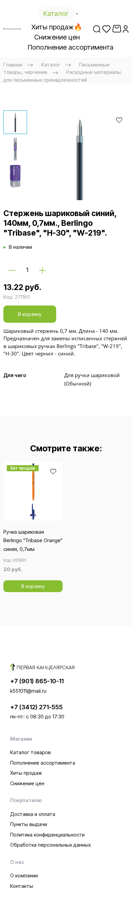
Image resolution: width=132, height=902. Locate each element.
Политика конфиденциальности (47, 834)
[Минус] (11, 270)
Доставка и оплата (32, 814)
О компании (24, 875)
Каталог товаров (30, 752)
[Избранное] (106, 29)
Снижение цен (27, 783)
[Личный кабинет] (126, 29)
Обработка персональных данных (50, 845)
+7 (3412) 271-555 (36, 707)
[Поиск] (97, 29)
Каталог (50, 64)
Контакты (21, 886)
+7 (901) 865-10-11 (37, 681)
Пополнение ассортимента (42, 763)
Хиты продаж (26, 773)
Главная (12, 64)
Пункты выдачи (28, 824)
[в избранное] (119, 120)
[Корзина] (116, 28)
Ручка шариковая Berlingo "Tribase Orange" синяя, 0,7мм (32, 540)
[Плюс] (42, 270)
